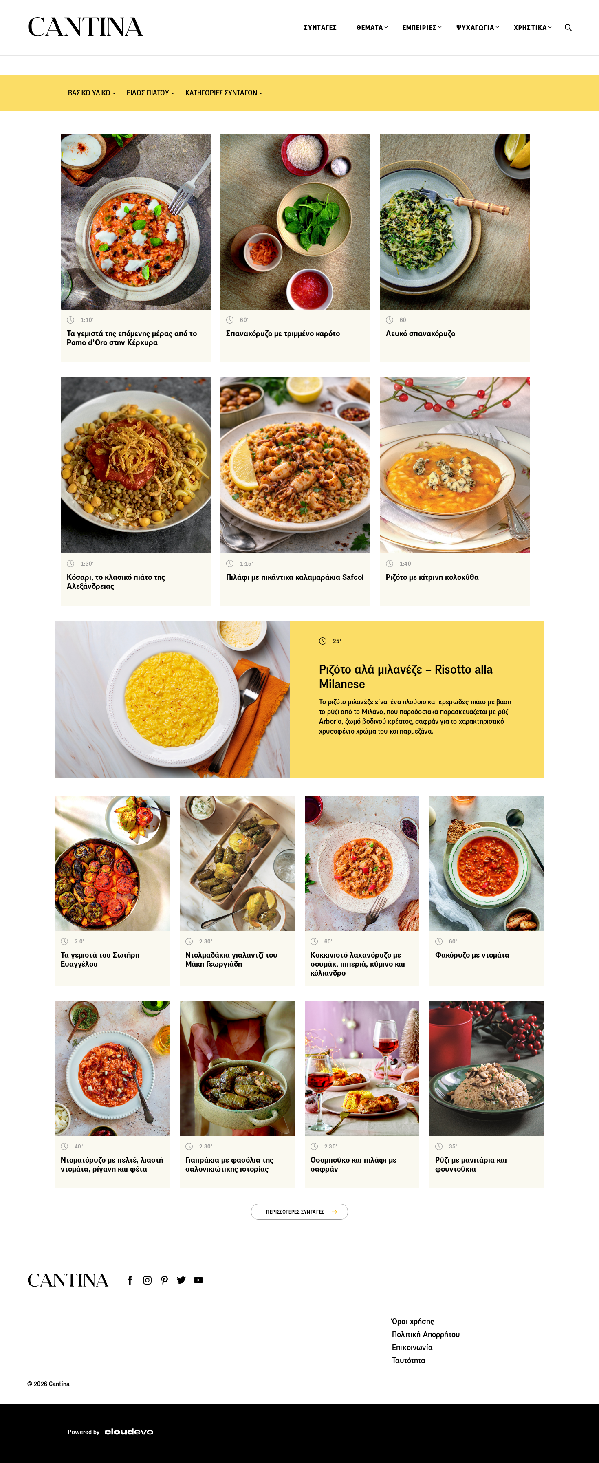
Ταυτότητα (408, 1360)
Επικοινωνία (412, 1347)
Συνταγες (320, 28)
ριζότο (337, 702)
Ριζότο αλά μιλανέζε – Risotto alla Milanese (406, 677)
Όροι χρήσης (413, 1321)
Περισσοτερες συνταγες (295, 1212)
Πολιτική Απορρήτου (426, 1334)
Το (323, 702)
